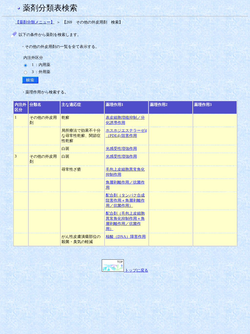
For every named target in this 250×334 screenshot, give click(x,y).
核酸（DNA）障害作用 (126, 236)
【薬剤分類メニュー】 (34, 22)
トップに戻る (136, 270)
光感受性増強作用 (121, 148)
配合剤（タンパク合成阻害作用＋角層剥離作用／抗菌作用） (125, 200)
